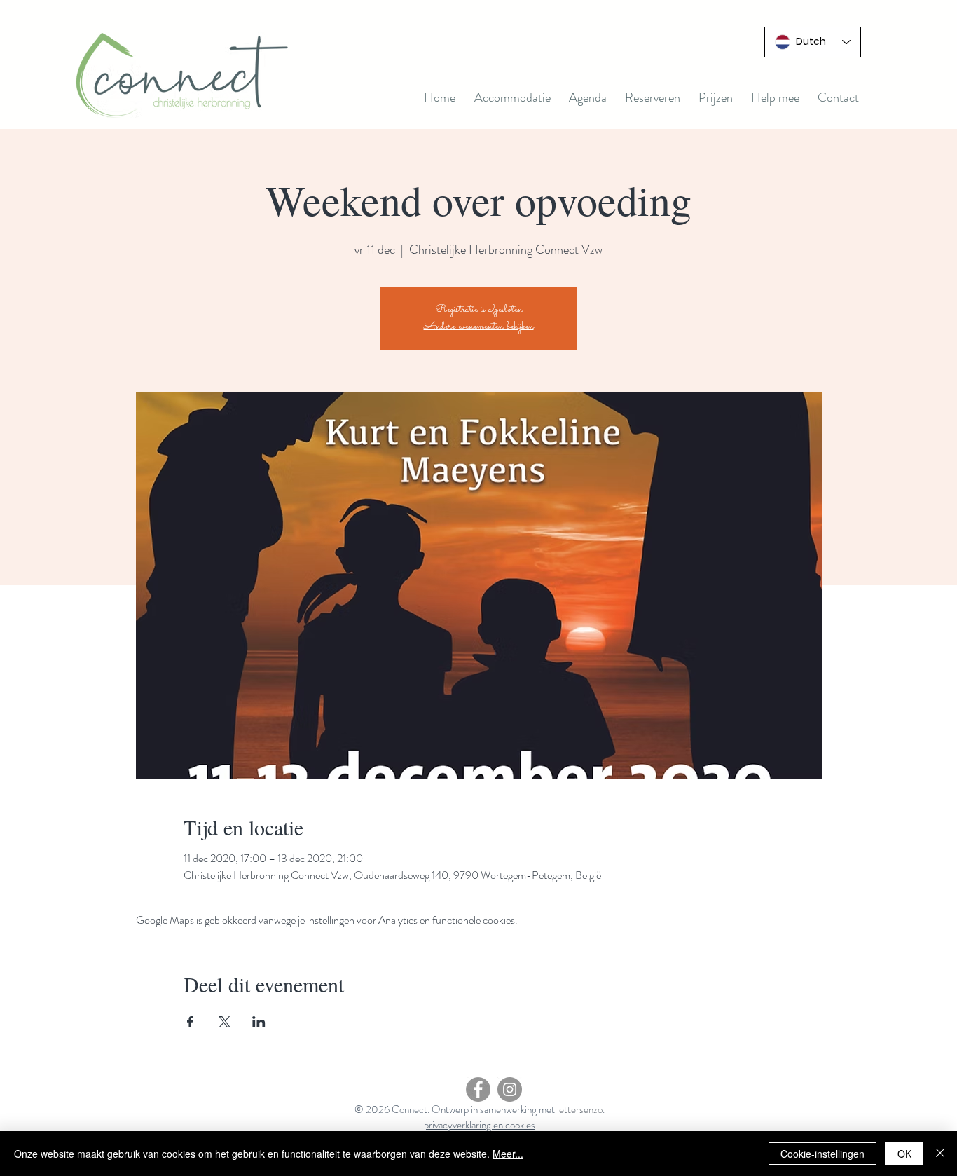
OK (904, 1154)
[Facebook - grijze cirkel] (478, 1089)
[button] (588, 97)
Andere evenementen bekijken (479, 326)
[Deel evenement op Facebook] (190, 1021)
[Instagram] (509, 1089)
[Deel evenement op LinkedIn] (259, 1021)
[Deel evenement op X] (224, 1021)
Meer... (508, 1154)
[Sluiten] (940, 1153)
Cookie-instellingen (822, 1154)
